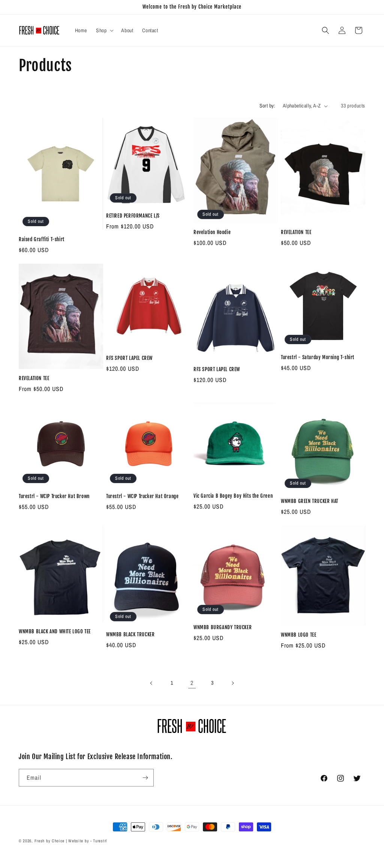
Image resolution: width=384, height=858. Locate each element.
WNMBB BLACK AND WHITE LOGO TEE (55, 631)
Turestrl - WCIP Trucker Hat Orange (142, 496)
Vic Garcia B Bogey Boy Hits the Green (233, 496)
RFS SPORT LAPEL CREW (129, 358)
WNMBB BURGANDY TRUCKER (223, 627)
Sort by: (267, 105)
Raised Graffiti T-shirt (41, 239)
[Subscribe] (145, 777)
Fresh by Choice (49, 840)
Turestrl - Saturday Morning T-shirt (317, 357)
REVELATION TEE (296, 232)
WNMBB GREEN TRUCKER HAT (309, 501)
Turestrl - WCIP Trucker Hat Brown (54, 496)
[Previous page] (151, 683)
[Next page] (232, 683)
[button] (104, 30)
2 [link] (192, 683)
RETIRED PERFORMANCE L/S (133, 216)
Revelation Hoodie (212, 232)
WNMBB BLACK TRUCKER (130, 634)
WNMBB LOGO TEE (298, 635)
